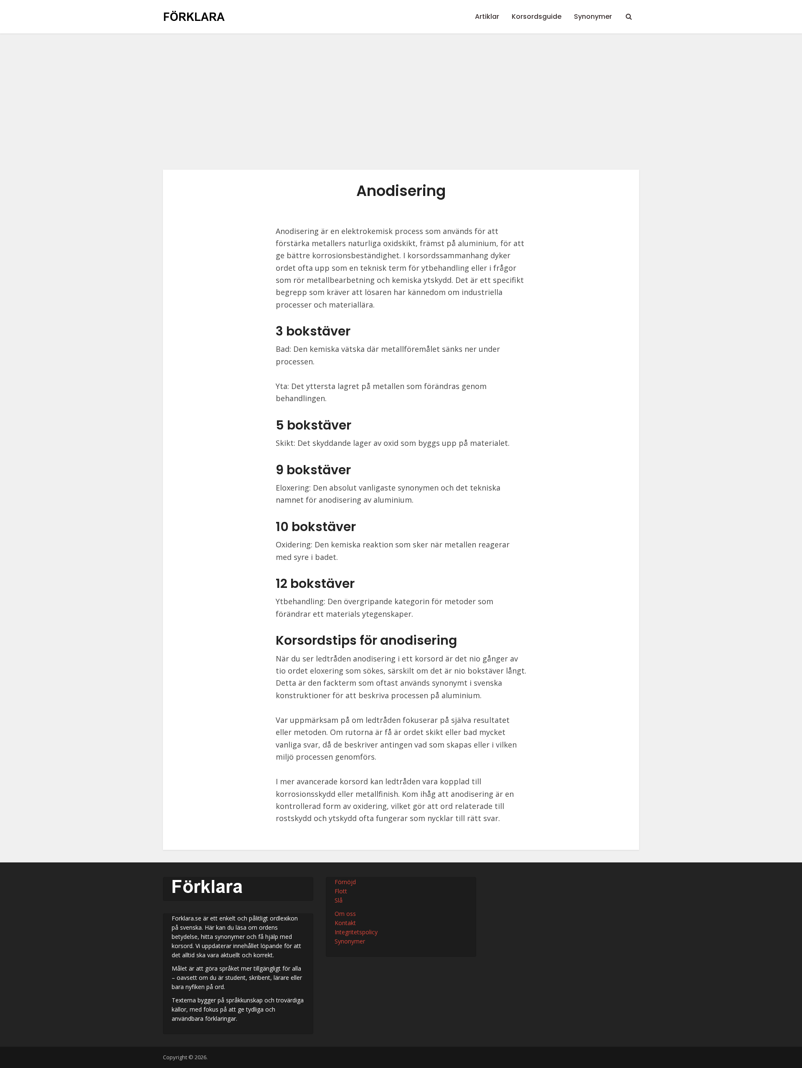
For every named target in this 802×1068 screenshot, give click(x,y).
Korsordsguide (536, 16)
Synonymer (593, 16)
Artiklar (487, 16)
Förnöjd (345, 882)
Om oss (345, 914)
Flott (341, 891)
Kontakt (345, 923)
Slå (339, 900)
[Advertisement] (401, 107)
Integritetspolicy (356, 932)
